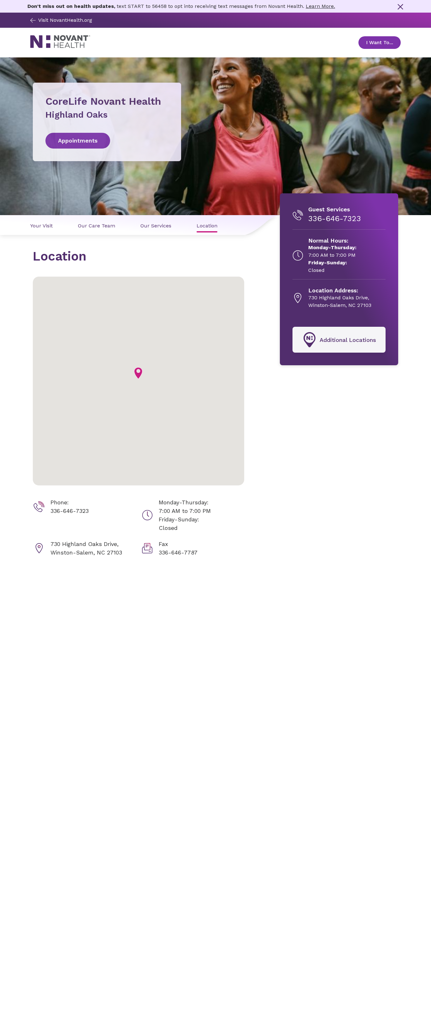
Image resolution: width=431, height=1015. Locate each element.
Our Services (155, 226)
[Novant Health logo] (60, 46)
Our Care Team (96, 226)
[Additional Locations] (339, 339)
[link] (106, 141)
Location (207, 226)
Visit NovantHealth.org (65, 20)
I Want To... (383, 42)
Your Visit (41, 226)
